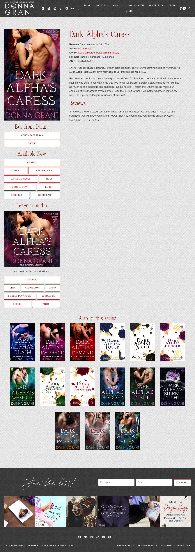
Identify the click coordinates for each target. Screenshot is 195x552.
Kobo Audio (48, 296)
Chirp (52, 288)
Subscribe (182, 482)
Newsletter (156, 5)
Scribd (17, 304)
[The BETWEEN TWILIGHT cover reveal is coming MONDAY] (19, 511)
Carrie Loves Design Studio (57, 546)
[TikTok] (60, 8)
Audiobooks (32, 288)
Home (87, 5)
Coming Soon (136, 5)
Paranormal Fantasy (107, 52)
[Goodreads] (78, 8)
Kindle (15, 170)
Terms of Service (147, 546)
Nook (49, 179)
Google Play (20, 187)
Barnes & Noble (21, 179)
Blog (172, 5)
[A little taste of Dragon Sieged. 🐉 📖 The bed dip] (113, 511)
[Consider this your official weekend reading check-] (50, 511)
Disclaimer (165, 546)
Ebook (32, 143)
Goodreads (45, 195)
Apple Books (44, 170)
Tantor (46, 304)
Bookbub (16, 195)
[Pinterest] (66, 8)
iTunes (12, 288)
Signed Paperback (31, 135)
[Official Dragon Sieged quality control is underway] (144, 511)
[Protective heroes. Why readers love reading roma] (82, 511)
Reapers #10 (85, 48)
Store (129, 11)
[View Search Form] (189, 8)
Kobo (48, 187)
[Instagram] (54, 8)
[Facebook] (42, 8)
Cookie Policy (182, 546)
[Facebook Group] (48, 8)
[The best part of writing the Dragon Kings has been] (175, 511)
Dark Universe (86, 52)
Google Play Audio (20, 296)
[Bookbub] (72, 8)
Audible (32, 279)
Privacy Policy (126, 546)
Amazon (32, 162)
